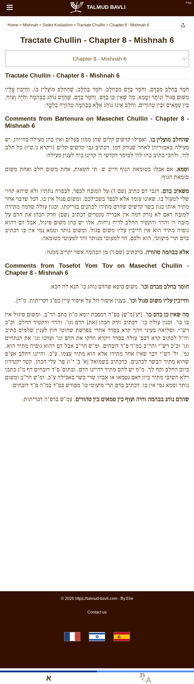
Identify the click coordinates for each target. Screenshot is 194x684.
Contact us (97, 612)
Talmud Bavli (106, 7)
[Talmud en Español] (122, 636)
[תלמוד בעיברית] (97, 636)
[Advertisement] (97, 429)
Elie (129, 598)
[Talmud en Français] (72, 636)
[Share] (183, 25)
